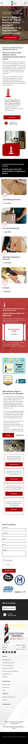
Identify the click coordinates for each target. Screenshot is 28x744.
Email (3, 538)
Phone (3, 544)
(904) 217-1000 (13, 124)
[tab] (8, 435)
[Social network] (3, 652)
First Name (5, 527)
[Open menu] (25, 3)
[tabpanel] (14, 477)
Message (4, 550)
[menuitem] (14, 659)
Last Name (4, 533)
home (14, 404)
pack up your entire (8, 404)
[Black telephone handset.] (2, 3)
